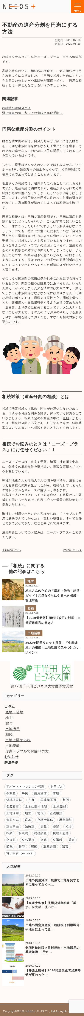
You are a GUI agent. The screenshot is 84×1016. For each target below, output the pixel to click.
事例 (25, 793)
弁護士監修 (45, 820)
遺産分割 (49, 846)
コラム (9, 706)
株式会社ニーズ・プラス (19, 6)
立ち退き (28, 839)
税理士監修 (61, 833)
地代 (40, 813)
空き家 (11, 839)
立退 (43, 839)
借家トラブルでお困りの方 (27, 751)
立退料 (57, 839)
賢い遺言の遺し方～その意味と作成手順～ (32, 113)
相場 (68, 826)
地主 (5, 183)
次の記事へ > (72, 550)
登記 (56, 826)
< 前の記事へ (11, 550)
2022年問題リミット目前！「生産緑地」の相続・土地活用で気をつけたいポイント (52, 647)
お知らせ (11, 757)
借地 (56, 793)
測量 (43, 826)
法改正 (29, 826)
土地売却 (12, 745)
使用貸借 (40, 793)
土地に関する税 (18, 740)
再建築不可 (48, 800)
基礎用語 (56, 813)
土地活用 (34, 633)
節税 (9, 846)
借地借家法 (14, 800)
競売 (71, 839)
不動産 (11, 793)
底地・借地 (14, 712)
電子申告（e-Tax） (20, 853)
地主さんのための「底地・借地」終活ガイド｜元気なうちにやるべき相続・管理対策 (52, 595)
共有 (31, 800)
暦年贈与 (65, 820)
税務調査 (40, 833)
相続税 (23, 833)
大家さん (12, 820)
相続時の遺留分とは (16, 108)
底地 (66, 418)
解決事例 (11, 762)
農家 (34, 846)
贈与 (9, 723)
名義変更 (12, 806)
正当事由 (12, 826)
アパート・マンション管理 (25, 786)
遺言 (65, 846)
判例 (65, 800)
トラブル (56, 786)
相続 (31, 608)
